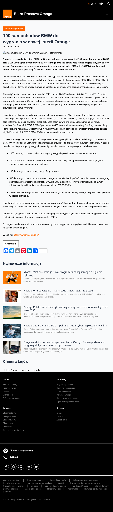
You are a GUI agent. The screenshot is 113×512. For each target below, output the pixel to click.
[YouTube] (29, 467)
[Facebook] (6, 467)
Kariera (59, 416)
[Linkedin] (21, 467)
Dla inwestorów (9, 413)
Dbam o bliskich (10, 489)
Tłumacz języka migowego (96, 489)
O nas (59, 413)
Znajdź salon (61, 420)
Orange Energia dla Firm (13, 430)
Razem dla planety (32, 489)
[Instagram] (13, 467)
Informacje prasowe (13, 28)
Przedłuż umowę (10, 384)
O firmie (60, 408)
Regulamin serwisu (35, 480)
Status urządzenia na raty (67, 398)
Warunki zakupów (58, 480)
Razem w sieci (54, 489)
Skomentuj (10, 244)
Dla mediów (8, 423)
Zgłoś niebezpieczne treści (67, 402)
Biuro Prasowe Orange (33, 14)
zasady (36, 370)
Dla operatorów (9, 416)
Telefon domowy (101, 486)
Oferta (6, 379)
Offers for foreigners (11, 398)
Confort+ (7, 492)
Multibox (34, 486)
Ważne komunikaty (11, 480)
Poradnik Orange (63, 395)
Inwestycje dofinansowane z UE (85, 483)
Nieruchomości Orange (14, 486)
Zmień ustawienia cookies (40, 483)
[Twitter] (36, 467)
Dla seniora (8, 427)
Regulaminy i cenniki (65, 384)
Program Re (72, 489)
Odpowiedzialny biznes (55, 486)
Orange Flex (8, 395)
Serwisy (7, 408)
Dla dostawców (9, 420)
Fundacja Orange (80, 486)
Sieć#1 (61, 483)
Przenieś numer (9, 388)
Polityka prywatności (12, 483)
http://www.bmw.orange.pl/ (26, 235)
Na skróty (61, 379)
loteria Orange (11, 370)
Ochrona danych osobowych (86, 480)
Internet (6, 391)
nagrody (25, 370)
